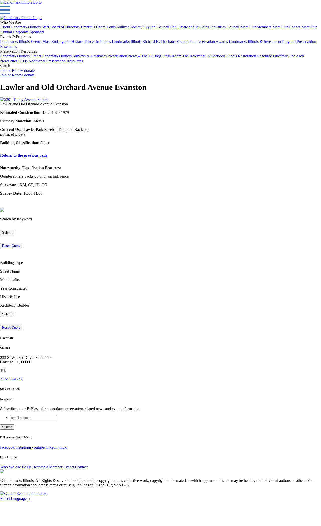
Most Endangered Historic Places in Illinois (76, 41)
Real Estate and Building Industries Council (204, 27)
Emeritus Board (93, 27)
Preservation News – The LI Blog (134, 56)
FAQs (23, 61)
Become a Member (47, 467)
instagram (23, 447)
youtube (38, 447)
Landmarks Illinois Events (20, 41)
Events (68, 467)
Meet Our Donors (286, 27)
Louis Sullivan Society (124, 27)
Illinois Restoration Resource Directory (257, 56)
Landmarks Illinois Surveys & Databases (74, 56)
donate (29, 70)
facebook (7, 447)
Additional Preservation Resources (55, 61)
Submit (7, 232)
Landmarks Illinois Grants (20, 56)
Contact (81, 467)
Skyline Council (156, 27)
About (5, 27)
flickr (63, 447)
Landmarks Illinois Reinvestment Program (262, 41)
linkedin (52, 447)
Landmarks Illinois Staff (30, 27)
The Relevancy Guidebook (203, 56)
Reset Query (11, 246)
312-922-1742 (11, 379)
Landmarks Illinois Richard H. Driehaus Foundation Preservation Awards (170, 41)
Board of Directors (65, 27)
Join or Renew (11, 70)
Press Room (171, 56)
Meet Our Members (255, 27)
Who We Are (10, 467)
